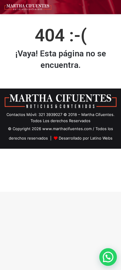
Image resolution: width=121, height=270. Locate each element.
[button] (108, 257)
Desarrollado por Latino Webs (85, 138)
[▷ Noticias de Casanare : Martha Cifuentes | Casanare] (27, 7)
